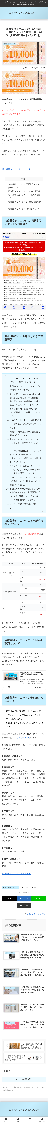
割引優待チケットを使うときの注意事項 (24, 191)
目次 (21, 179)
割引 (34, 887)
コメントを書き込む (24, 1079)
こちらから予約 (21, 737)
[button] (24, 905)
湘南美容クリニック (12, 887)
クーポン (26, 887)
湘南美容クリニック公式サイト (16, 169)
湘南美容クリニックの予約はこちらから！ (25, 209)
